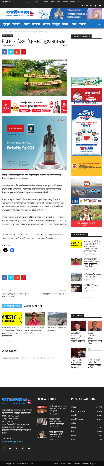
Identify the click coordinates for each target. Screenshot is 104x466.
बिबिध (65, 24)
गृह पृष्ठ (6, 24)
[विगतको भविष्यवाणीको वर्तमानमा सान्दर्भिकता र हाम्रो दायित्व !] (95, 326)
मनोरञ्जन (72, 2)
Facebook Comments (10, 358)
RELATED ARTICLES (12, 306)
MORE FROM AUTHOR (33, 306)
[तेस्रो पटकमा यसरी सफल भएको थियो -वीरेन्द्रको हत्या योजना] (42, 434)
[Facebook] (82, 6)
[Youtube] (100, 6)
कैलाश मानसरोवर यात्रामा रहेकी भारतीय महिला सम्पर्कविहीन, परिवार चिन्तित (35, 330)
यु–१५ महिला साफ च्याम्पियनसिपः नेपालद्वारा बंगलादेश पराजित (94, 364)
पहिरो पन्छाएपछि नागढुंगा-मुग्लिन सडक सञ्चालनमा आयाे (15, 295)
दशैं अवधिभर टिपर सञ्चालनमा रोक (54, 294)
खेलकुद (56, 24)
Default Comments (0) (45, 358)
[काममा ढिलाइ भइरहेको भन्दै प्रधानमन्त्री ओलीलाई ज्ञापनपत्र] (78, 326)
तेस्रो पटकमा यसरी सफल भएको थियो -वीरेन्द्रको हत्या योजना (57, 434)
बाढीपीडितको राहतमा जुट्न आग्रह (91, 286)
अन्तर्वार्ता (36, 24)
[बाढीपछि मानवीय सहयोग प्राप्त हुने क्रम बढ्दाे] (57, 318)
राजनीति (46, 2)
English (80, 2)
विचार (58, 2)
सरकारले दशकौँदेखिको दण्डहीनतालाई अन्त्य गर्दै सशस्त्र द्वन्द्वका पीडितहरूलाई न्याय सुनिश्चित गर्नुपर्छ (92, 246)
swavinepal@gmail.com (12, 441)
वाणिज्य (52, 2)
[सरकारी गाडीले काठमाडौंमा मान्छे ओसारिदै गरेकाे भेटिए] (42, 421)
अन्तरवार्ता (65, 2)
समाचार (16, 24)
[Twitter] (96, 6)
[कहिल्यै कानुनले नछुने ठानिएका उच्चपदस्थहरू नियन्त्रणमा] (78, 353)
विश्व (74, 24)
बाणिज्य (46, 24)
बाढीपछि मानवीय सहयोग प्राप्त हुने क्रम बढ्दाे (92, 275)
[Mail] (91, 6)
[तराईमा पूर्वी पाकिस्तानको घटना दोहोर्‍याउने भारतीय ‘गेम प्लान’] (42, 409)
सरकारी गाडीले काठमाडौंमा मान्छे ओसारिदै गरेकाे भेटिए (56, 421)
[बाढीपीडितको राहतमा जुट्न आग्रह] (76, 288)
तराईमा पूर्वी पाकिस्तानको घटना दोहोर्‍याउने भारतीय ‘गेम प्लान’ (57, 408)
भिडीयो (82, 24)
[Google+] (87, 6)
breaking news (7, 36)
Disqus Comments (27, 358)
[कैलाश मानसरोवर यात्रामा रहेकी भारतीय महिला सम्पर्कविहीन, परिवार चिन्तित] (35, 318)
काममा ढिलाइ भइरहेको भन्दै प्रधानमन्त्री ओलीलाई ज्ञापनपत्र (78, 337)
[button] (99, 24)
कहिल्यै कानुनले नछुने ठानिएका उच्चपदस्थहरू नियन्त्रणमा (76, 364)
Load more (86, 297)
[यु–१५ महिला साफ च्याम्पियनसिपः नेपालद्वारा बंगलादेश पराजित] (95, 353)
